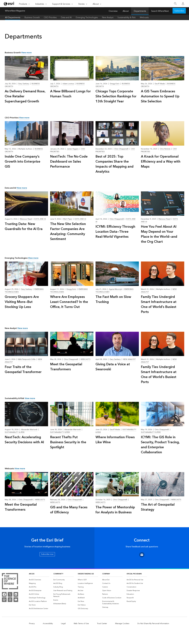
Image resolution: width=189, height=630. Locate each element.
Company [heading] (106, 574)
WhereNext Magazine (15, 11)
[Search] (175, 3)
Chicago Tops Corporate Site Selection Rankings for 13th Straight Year (116, 96)
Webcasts (144, 17)
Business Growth (32, 17)
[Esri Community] (4, 599)
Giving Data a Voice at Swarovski (113, 366)
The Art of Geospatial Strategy (158, 507)
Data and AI (66, 17)
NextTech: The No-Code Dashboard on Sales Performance (69, 162)
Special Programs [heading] (134, 574)
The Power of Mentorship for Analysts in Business (115, 509)
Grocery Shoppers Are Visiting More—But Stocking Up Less (22, 302)
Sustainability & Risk (127, 17)
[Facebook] (4, 594)
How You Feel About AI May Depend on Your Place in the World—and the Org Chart (159, 234)
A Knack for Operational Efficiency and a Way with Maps (160, 162)
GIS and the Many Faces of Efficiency (68, 509)
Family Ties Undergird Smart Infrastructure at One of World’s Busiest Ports (158, 304)
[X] (10, 594)
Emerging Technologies (87, 17)
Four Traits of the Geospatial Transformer (23, 369)
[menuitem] (39, 580)
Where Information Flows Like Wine (115, 439)
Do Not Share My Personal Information (153, 623)
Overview (113, 11)
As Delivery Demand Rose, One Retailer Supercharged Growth (25, 96)
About (126, 11)
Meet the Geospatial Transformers (66, 366)
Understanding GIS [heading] (86, 574)
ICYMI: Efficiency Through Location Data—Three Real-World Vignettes (115, 232)
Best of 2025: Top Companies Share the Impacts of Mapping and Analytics (114, 164)
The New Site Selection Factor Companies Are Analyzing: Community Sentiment (68, 231)
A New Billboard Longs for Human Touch (70, 93)
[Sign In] (183, 4)
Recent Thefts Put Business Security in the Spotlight (68, 442)
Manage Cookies (122, 623)
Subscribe (179, 11)
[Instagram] (10, 599)
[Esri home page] (9, 4)
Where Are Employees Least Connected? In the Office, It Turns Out (69, 302)
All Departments (12, 17)
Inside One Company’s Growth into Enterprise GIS (22, 162)
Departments (140, 11)
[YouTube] (15, 599)
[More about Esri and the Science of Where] (10, 581)
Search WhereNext (160, 11)
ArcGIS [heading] (31, 574)
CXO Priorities (50, 17)
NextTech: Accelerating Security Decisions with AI (24, 439)
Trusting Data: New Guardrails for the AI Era (24, 226)
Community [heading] (58, 574)
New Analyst (107, 17)
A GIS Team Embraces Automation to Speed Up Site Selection (160, 96)
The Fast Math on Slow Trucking (113, 299)
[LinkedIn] (15, 594)
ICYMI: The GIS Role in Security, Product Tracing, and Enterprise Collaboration (160, 444)
